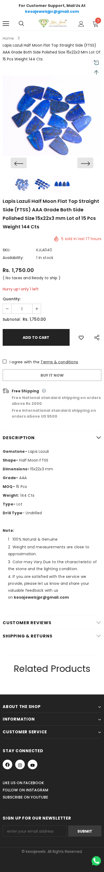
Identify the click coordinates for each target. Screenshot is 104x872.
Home (8, 38)
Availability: (13, 257)
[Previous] (19, 163)
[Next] (85, 163)
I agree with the (24, 362)
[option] (52, 118)
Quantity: (12, 299)
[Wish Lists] (81, 337)
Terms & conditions (59, 362)
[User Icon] (81, 24)
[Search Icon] (27, 23)
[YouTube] (32, 764)
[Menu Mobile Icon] (6, 23)
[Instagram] (20, 764)
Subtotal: (12, 319)
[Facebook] (7, 764)
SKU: (6, 250)
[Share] (95, 337)
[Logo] (53, 23)
